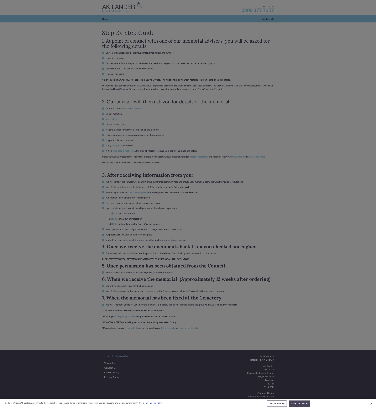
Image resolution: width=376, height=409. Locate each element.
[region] (188, 404)
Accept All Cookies (299, 403)
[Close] (371, 403)
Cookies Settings (277, 403)
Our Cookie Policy (154, 403)
